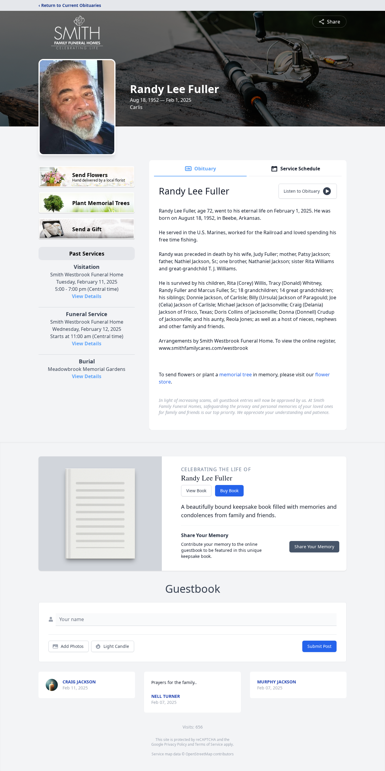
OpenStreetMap (199, 754)
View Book (196, 490)
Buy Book (229, 490)
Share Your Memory (314, 546)
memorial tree (235, 374)
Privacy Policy (175, 744)
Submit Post (319, 646)
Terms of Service (209, 744)
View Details (86, 296)
